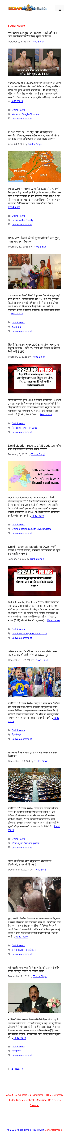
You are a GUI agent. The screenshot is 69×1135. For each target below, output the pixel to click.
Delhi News (18, 109)
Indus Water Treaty (22, 220)
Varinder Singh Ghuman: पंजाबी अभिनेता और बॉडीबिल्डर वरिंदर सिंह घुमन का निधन (32, 34)
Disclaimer (38, 1094)
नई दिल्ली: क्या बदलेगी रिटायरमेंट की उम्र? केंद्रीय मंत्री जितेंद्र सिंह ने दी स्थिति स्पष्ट (34, 969)
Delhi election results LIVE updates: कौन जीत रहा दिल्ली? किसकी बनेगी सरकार (34, 447)
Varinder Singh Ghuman (25, 114)
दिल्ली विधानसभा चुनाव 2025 (24, 427)
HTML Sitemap (54, 1094)
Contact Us (24, 1094)
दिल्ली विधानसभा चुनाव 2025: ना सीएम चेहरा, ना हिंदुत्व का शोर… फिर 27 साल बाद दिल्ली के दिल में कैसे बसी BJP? (34, 348)
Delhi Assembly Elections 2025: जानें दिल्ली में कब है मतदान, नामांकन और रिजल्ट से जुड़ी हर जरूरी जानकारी (34, 550)
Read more (17, 100)
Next (19, 1068)
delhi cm (17, 326)
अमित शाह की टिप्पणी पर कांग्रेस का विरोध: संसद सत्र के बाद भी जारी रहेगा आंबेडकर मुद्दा (33, 653)
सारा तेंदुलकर (31, 949)
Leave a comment (22, 118)
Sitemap (34, 1105)
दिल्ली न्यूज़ (16, 734)
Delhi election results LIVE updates (32, 528)
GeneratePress (53, 1129)
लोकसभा (15, 843)
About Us (11, 1094)
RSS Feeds (54, 1100)
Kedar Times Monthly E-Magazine (28, 1100)
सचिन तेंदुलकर (18, 949)
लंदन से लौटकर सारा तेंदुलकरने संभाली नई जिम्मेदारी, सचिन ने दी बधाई (29, 862)
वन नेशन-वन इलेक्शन (30, 843)
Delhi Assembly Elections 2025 (29, 633)
